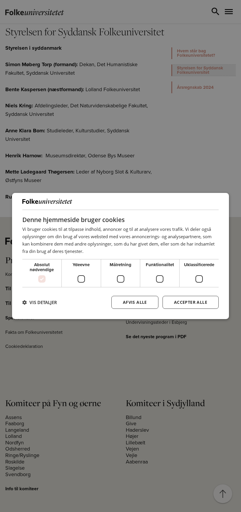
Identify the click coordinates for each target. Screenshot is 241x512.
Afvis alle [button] (135, 302)
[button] (39, 302)
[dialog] (120, 256)
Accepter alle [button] (190, 302)
